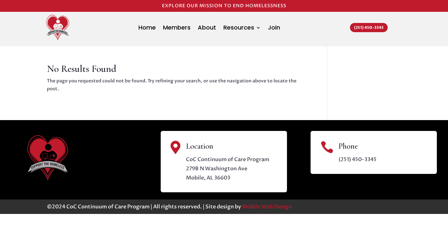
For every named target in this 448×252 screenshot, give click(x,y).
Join (274, 28)
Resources (238, 28)
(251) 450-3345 (369, 27)
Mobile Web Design (267, 206)
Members (177, 28)
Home (147, 28)
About (207, 28)
